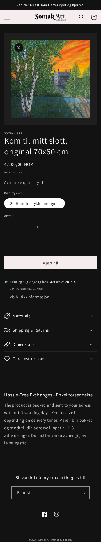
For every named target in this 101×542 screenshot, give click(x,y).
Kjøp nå (50, 263)
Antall (8, 215)
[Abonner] (83, 492)
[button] (7, 17)
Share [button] (16, 373)
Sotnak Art (44, 539)
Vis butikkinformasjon (30, 296)
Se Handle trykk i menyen (34, 203)
